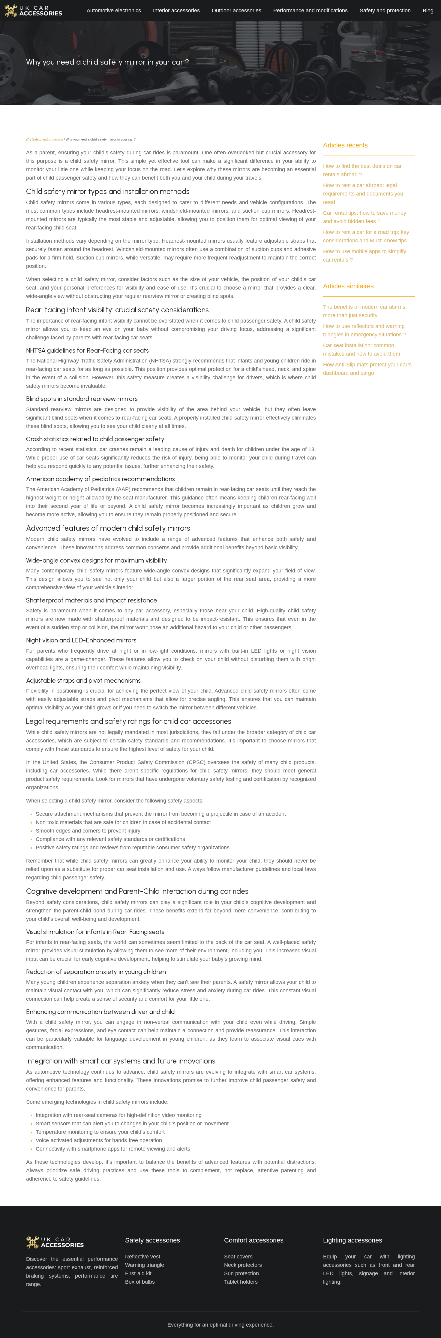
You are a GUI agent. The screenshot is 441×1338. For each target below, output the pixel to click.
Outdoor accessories (236, 11)
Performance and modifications (310, 11)
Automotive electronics (114, 11)
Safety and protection (385, 11)
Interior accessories (176, 11)
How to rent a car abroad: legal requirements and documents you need (363, 193)
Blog (428, 11)
